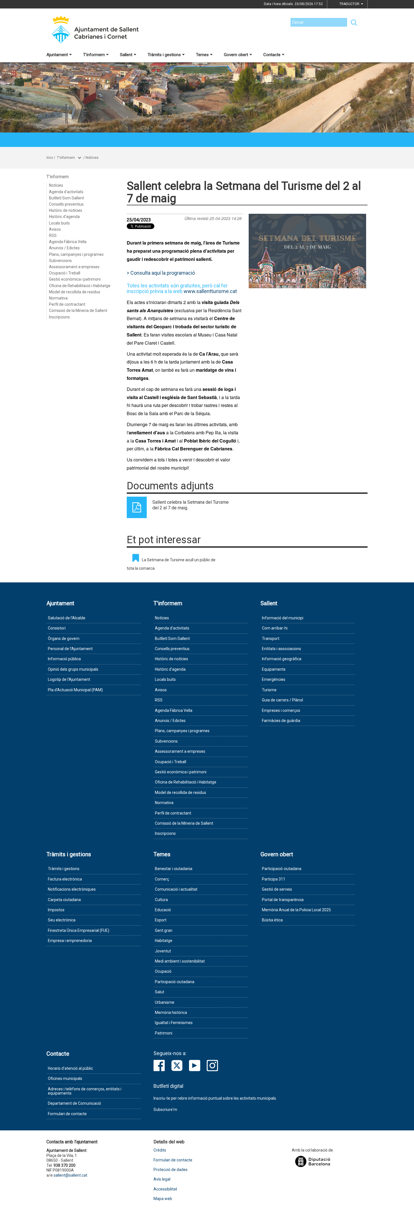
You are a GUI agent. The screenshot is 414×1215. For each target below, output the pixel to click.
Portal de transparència (283, 899)
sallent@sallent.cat (70, 1175)
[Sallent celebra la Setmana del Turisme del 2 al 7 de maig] (307, 251)
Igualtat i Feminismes (174, 1022)
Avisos (55, 229)
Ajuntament (57, 54)
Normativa (58, 298)
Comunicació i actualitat (176, 889)
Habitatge (163, 940)
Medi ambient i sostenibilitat (180, 961)
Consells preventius (66, 204)
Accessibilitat (165, 1189)
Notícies (92, 158)
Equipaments (274, 669)
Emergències (273, 679)
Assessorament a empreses (74, 267)
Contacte (272, 54)
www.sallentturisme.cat (210, 291)
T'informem (94, 54)
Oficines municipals (65, 1078)
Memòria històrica (171, 1012)
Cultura (161, 899)
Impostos (56, 910)
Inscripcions (59, 317)
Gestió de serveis (277, 889)
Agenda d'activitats (66, 192)
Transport (270, 638)
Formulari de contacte (67, 1113)
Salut (159, 992)
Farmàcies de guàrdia (281, 720)
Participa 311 (273, 879)
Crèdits (159, 1150)
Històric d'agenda (64, 216)
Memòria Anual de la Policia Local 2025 (296, 910)
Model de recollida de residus (74, 292)
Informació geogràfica (281, 659)
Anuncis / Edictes (64, 248)
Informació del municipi (282, 618)
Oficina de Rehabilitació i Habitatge (79, 285)
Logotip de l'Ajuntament (69, 679)
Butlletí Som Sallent (66, 198)
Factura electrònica (65, 879)
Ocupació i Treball (64, 273)
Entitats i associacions (281, 648)
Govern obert (236, 54)
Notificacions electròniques (72, 889)
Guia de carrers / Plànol (282, 700)
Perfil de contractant (67, 304)
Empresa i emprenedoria (70, 940)
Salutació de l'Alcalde (66, 618)
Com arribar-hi (275, 628)
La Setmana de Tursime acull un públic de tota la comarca (171, 564)
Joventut (163, 951)
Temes (202, 54)
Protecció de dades (170, 1170)
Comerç (162, 879)
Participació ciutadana (174, 982)
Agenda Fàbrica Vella (67, 241)
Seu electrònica (61, 920)
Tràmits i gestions (164, 54)
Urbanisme (164, 1002)
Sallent (126, 54)
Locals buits (59, 223)
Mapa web (162, 1199)
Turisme (269, 690)
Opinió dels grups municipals (73, 669)
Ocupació (163, 971)
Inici (49, 158)
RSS (53, 235)
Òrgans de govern (63, 638)
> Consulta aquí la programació (161, 273)
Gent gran (163, 930)
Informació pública (64, 659)
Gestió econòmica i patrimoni (75, 279)
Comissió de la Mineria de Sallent (78, 310)
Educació (163, 910)
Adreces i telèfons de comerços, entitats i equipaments (84, 1091)
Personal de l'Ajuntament (70, 648)
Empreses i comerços (281, 710)
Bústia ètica (272, 920)
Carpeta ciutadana (64, 899)
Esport (160, 920)
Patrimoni (163, 1033)
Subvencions (60, 260)
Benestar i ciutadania (173, 868)
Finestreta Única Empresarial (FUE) (78, 930)
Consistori (57, 628)
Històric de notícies (65, 210)
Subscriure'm (165, 1109)
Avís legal (161, 1179)
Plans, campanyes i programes (76, 254)
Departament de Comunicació (74, 1103)
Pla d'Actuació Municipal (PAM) (75, 690)
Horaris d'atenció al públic (70, 1068)
